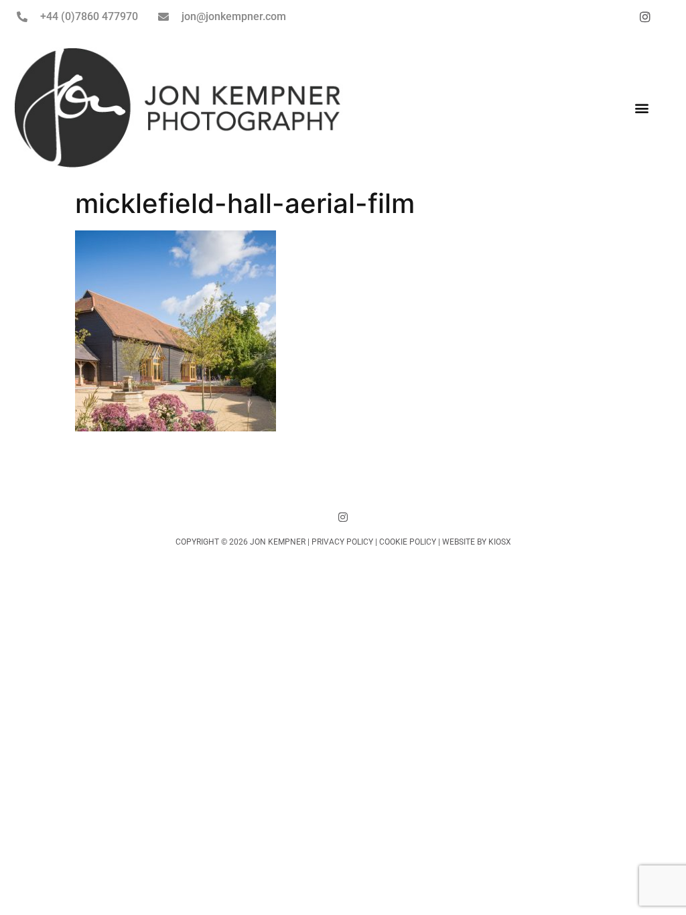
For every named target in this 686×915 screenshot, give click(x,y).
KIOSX (499, 542)
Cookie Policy (407, 542)
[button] (641, 107)
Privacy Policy (342, 542)
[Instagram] (343, 517)
